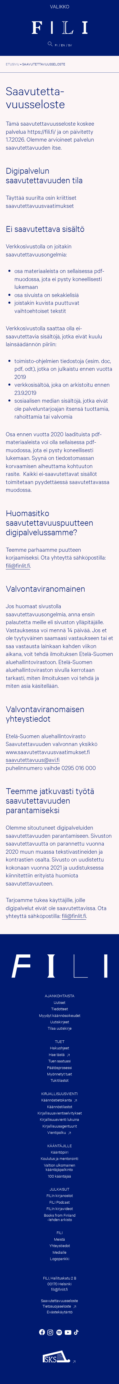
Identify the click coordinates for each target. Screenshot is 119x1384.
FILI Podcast (59, 1202)
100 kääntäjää (59, 1176)
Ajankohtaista (60, 995)
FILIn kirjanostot (60, 1195)
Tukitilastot (59, 1080)
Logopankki (59, 1258)
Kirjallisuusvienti (59, 1093)
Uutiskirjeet (59, 1022)
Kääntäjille (59, 1145)
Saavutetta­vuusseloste (59, 1300)
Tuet (59, 1041)
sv (70, 45)
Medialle (59, 1252)
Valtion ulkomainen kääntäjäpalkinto (59, 1167)
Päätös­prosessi (59, 1067)
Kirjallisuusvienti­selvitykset (60, 1113)
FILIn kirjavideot (60, 1208)
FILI (60, 1232)
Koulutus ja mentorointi (59, 1158)
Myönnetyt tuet (59, 1074)
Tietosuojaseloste (56, 1305)
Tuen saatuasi (59, 1061)
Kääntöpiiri (59, 1152)
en (63, 45)
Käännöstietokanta (56, 1100)
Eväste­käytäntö (59, 1311)
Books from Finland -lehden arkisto (59, 1217)
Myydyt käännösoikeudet (59, 1015)
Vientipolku (56, 1132)
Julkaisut (59, 1189)
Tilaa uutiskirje (60, 1028)
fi (56, 45)
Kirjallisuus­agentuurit (59, 1126)
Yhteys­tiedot (59, 1245)
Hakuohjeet (59, 1048)
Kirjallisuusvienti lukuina (59, 1119)
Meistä (59, 1239)
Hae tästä (57, 1054)
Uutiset (59, 1002)
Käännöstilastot (59, 1106)
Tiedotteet (59, 1009)
